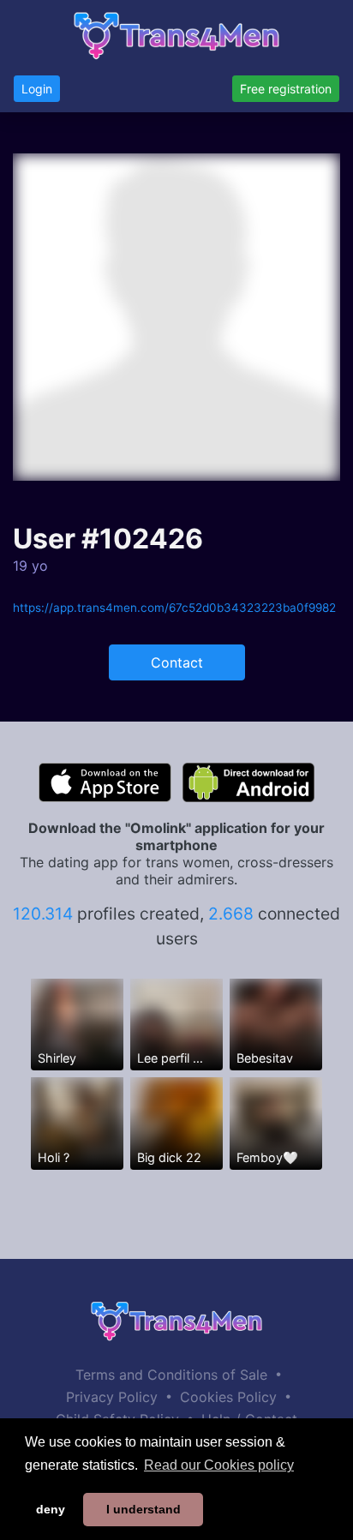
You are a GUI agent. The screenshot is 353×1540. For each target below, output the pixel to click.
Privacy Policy (112, 1396)
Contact (177, 662)
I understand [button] (143, 1509)
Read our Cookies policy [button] (219, 1465)
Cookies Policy (228, 1396)
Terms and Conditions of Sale (171, 1374)
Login (36, 88)
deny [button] (50, 1509)
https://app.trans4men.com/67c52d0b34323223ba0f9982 (174, 607)
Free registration (286, 88)
